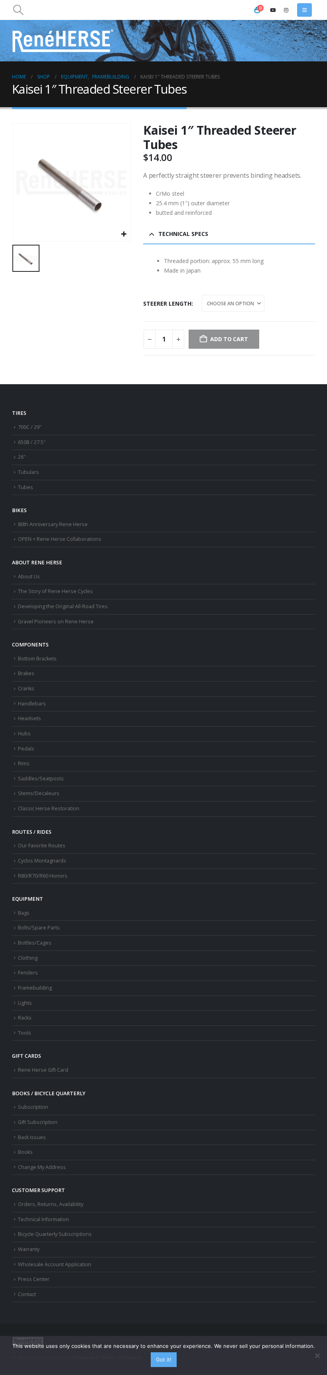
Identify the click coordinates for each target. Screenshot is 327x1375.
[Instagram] (286, 10)
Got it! (163, 1359)
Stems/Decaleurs (38, 793)
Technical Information (43, 1219)
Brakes (26, 673)
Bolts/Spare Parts (39, 927)
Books (25, 1152)
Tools (24, 1032)
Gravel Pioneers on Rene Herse (56, 621)
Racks (25, 1017)
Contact (27, 1294)
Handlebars (32, 703)
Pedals (26, 748)
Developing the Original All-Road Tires (63, 606)
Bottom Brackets (37, 658)
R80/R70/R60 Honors (42, 875)
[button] (18, 10)
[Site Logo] (63, 40)
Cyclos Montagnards (42, 860)
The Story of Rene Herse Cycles (55, 591)
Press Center (33, 1279)
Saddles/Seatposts (41, 778)
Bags (24, 912)
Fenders (28, 972)
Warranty (28, 1249)
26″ (22, 457)
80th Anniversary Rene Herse (53, 524)
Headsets (29, 718)
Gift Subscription (37, 1122)
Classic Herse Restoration (48, 808)
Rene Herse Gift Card (43, 1070)
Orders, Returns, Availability (50, 1204)
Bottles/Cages (34, 942)
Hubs (24, 733)
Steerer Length (167, 303)
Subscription (33, 1107)
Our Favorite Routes (41, 845)
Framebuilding (35, 987)
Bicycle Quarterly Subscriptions (55, 1234)
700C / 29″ (29, 427)
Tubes (25, 487)
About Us (29, 576)
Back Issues (32, 1137)
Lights (25, 1003)
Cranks (26, 688)
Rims (24, 763)
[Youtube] (272, 10)
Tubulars (28, 472)
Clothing (27, 958)
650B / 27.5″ (31, 442)
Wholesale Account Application (54, 1264)
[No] (317, 1355)
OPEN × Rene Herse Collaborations (59, 539)
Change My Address (42, 1167)
